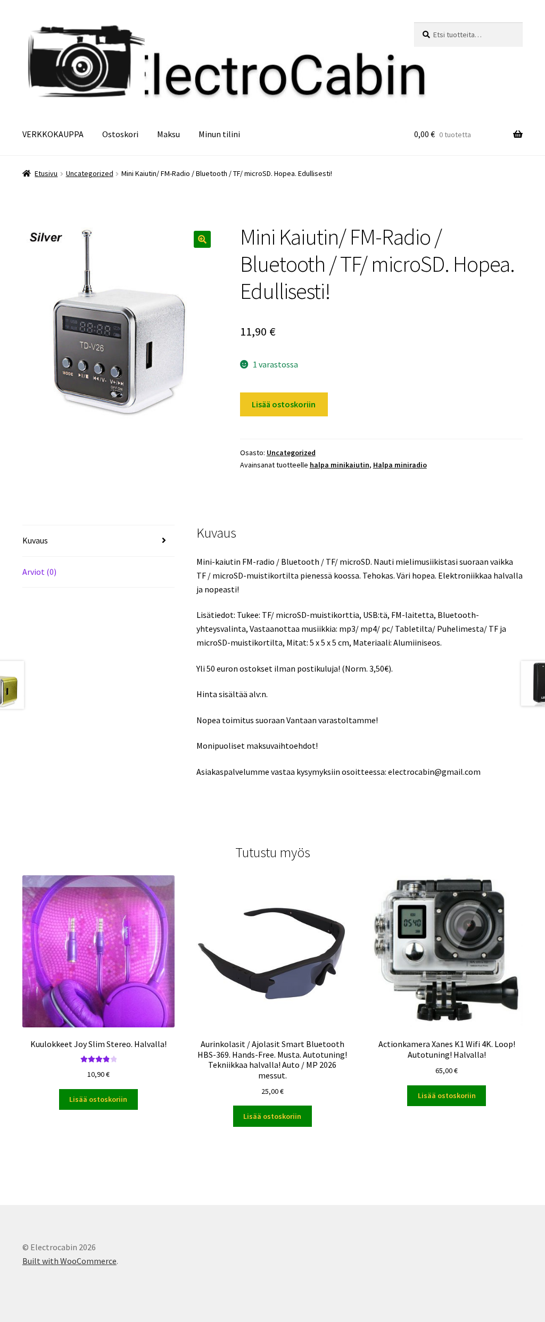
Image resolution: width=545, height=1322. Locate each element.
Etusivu (46, 173)
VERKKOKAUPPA (53, 134)
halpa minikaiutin (339, 465)
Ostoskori (120, 134)
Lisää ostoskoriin (284, 404)
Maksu (168, 134)
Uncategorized (89, 173)
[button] (202, 239)
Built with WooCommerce (69, 1261)
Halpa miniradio (400, 465)
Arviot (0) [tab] (39, 571)
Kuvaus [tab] (35, 540)
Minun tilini (219, 134)
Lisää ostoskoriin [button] (98, 1099)
